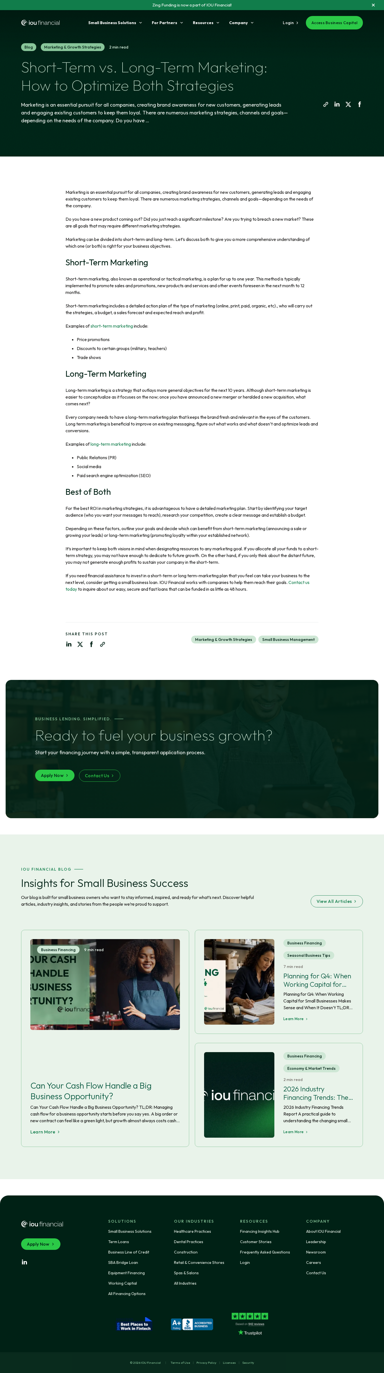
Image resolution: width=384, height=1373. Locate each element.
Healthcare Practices (192, 1231)
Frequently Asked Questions (265, 1252)
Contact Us (316, 1272)
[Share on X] (348, 104)
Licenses (229, 1363)
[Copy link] (325, 104)
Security (248, 1363)
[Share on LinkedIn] (337, 104)
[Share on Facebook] (359, 104)
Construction (186, 1252)
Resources (203, 22)
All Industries (185, 1283)
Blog (28, 47)
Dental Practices (188, 1241)
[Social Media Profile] (24, 1262)
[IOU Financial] (42, 1224)
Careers (313, 1262)
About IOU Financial (323, 1231)
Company (238, 22)
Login (245, 1262)
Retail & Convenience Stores (199, 1262)
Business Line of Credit (128, 1252)
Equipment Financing (126, 1272)
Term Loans (118, 1241)
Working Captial (122, 1283)
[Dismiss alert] (373, 5)
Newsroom (316, 1252)
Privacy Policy (206, 1363)
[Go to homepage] (40, 23)
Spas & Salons (186, 1272)
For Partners (164, 22)
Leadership (316, 1241)
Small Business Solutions (112, 22)
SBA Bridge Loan (123, 1262)
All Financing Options (127, 1293)
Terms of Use (180, 1363)
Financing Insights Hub (259, 1231)
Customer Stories (256, 1241)
